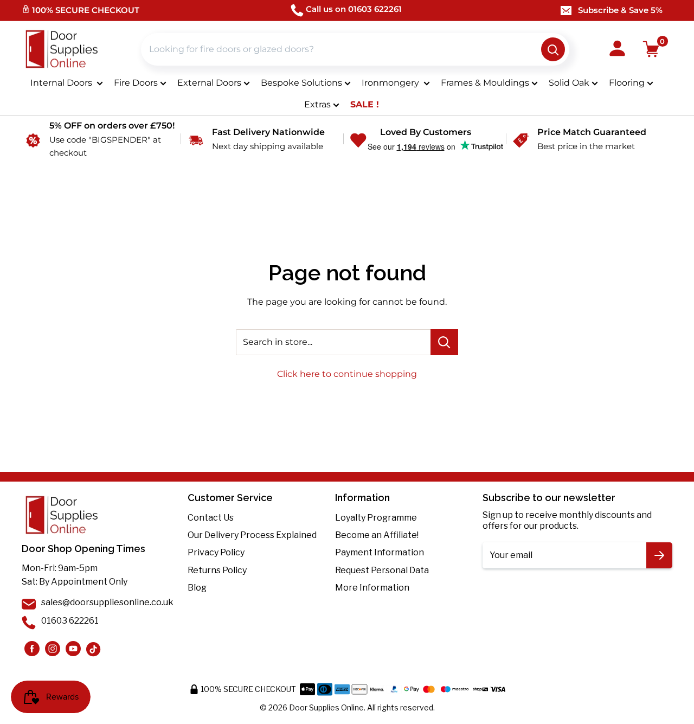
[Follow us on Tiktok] (93, 648)
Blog (197, 587)
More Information (372, 587)
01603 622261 (70, 621)
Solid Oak (569, 83)
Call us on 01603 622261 (354, 9)
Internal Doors (62, 83)
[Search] (553, 49)
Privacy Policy (216, 552)
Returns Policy (217, 570)
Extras (317, 104)
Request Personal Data (382, 570)
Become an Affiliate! (377, 535)
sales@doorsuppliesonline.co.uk (107, 602)
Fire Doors (136, 83)
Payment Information (379, 552)
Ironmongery (391, 83)
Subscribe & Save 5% (620, 10)
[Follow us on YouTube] (73, 648)
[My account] (617, 49)
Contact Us (211, 517)
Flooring (627, 83)
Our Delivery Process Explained (252, 535)
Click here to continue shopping (347, 374)
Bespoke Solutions (301, 83)
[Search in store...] (444, 342)
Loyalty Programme (376, 517)
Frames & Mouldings (485, 83)
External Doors (209, 83)
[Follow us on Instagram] (32, 648)
